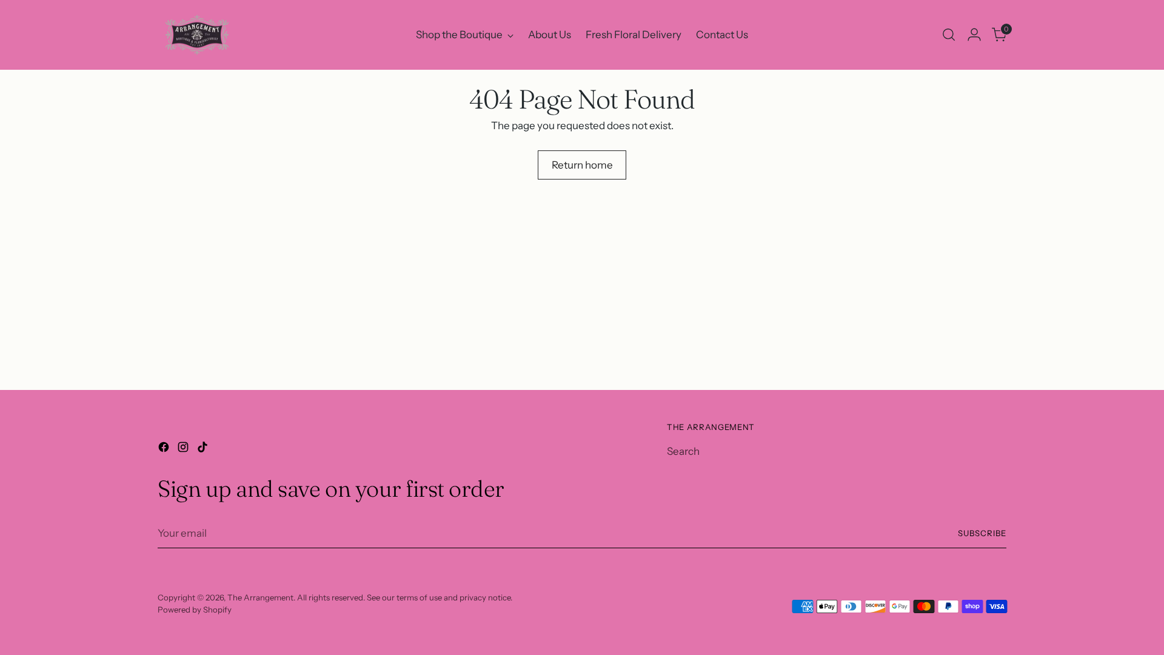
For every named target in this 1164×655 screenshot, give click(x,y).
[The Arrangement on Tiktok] (203, 449)
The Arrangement (260, 597)
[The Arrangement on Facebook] (165, 449)
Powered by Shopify (195, 609)
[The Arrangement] (197, 35)
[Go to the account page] (974, 34)
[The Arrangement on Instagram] (184, 449)
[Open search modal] (949, 34)
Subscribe (982, 533)
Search (683, 451)
